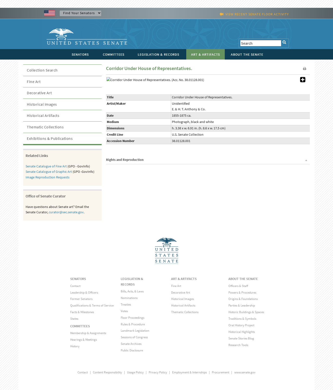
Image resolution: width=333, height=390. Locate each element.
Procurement (220, 372)
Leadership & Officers (84, 292)
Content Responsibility (107, 372)
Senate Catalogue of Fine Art (46, 166)
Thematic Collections (45, 126)
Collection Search (42, 70)
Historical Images (42, 104)
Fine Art (33, 81)
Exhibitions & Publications (50, 138)
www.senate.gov (244, 372)
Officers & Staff (238, 286)
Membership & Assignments (88, 333)
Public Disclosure (132, 350)
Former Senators (81, 299)
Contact (75, 286)
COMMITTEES (80, 326)
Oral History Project (241, 325)
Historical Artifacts (43, 115)
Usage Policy (135, 372)
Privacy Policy (158, 372)
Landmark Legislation (135, 330)
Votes (124, 311)
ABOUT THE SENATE (243, 279)
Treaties (126, 304)
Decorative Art (39, 92)
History (74, 346)
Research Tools (238, 345)
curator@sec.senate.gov (66, 212)
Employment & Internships (189, 372)
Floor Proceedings (132, 318)
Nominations (129, 298)
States (74, 319)
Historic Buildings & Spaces (246, 312)
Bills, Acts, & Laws (132, 291)
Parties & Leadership (241, 305)
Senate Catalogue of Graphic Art (49, 171)
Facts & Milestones (82, 312)
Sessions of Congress (134, 337)
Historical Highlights (241, 332)
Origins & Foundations (243, 299)
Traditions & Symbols (242, 319)
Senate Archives (131, 344)
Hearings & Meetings (83, 340)
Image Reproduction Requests (47, 177)
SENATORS (78, 279)
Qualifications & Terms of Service (92, 305)
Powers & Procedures (242, 292)
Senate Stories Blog (241, 338)
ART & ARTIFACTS (184, 279)
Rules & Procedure (133, 324)
